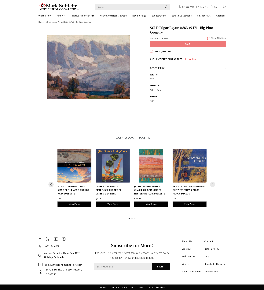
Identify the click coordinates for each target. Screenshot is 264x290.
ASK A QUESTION (162, 51)
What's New (44, 15)
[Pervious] (51, 184)
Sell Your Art (204, 15)
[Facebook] (40, 239)
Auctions (221, 15)
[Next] (212, 184)
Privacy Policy (137, 287)
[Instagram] (63, 239)
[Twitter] (48, 239)
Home (41, 22)
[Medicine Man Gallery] (59, 6)
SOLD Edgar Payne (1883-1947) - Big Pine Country (68, 22)
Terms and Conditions (157, 287)
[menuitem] (45, 15)
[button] (224, 6)
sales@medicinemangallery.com (63, 264)
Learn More (191, 59)
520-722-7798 (52, 245)
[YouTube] (56, 239)
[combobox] (129, 7)
